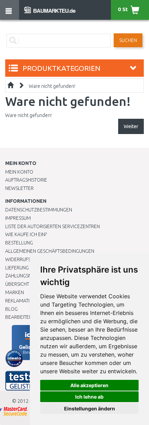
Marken (14, 292)
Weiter (131, 126)
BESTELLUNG (19, 242)
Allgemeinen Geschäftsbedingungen (49, 251)
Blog (11, 309)
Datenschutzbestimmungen (38, 209)
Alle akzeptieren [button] (89, 385)
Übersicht (17, 284)
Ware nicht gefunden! (52, 86)
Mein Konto (19, 172)
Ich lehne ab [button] (89, 397)
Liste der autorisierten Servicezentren (52, 226)
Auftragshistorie (26, 180)
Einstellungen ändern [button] (89, 408)
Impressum (18, 218)
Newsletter (19, 188)
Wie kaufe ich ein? (26, 234)
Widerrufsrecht (25, 259)
